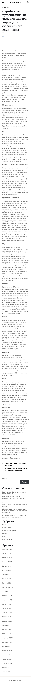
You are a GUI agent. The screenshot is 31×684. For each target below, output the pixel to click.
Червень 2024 (7, 659)
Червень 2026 (7, 557)
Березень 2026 (7, 570)
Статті (4, 536)
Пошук (4, 478)
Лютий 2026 (6, 574)
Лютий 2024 (6, 672)
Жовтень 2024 (7, 642)
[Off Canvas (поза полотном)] (3, 2)
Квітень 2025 (6, 617)
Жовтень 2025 (7, 591)
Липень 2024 (6, 655)
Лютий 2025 (6, 625)
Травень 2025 (7, 612)
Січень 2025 (6, 629)
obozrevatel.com (14, 458)
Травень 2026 (7, 562)
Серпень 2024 (7, 651)
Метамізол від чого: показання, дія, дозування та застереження (14, 516)
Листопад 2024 (7, 638)
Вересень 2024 (7, 646)
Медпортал (16, 2)
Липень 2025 (6, 604)
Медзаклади (6, 528)
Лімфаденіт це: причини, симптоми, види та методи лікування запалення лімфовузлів (14, 510)
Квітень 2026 (6, 566)
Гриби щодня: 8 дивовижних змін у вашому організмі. (14, 493)
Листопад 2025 (7, 587)
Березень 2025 (7, 621)
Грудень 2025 (7, 583)
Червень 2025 (7, 608)
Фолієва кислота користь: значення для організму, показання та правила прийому (14, 504)
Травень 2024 (7, 663)
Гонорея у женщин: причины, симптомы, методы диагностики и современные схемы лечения (13, 498)
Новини (4, 533)
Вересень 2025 (7, 595)
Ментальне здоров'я (9, 530)
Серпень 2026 (7, 549)
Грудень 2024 (7, 634)
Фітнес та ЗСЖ (6, 7)
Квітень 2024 (6, 667)
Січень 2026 (6, 579)
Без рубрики (6, 525)
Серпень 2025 (7, 600)
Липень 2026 (6, 553)
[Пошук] (28, 2)
